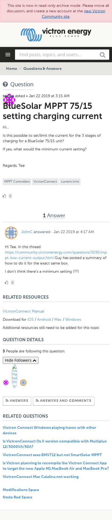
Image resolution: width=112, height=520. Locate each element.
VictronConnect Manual (23, 311)
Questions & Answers (42, 69)
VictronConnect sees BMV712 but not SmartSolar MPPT (52, 455)
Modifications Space (21, 490)
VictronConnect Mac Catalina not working (41, 477)
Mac (58, 319)
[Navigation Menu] (8, 54)
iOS (30, 319)
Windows (73, 319)
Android (44, 319)
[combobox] (62, 54)
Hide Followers (19, 360)
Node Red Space (17, 497)
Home (11, 69)
